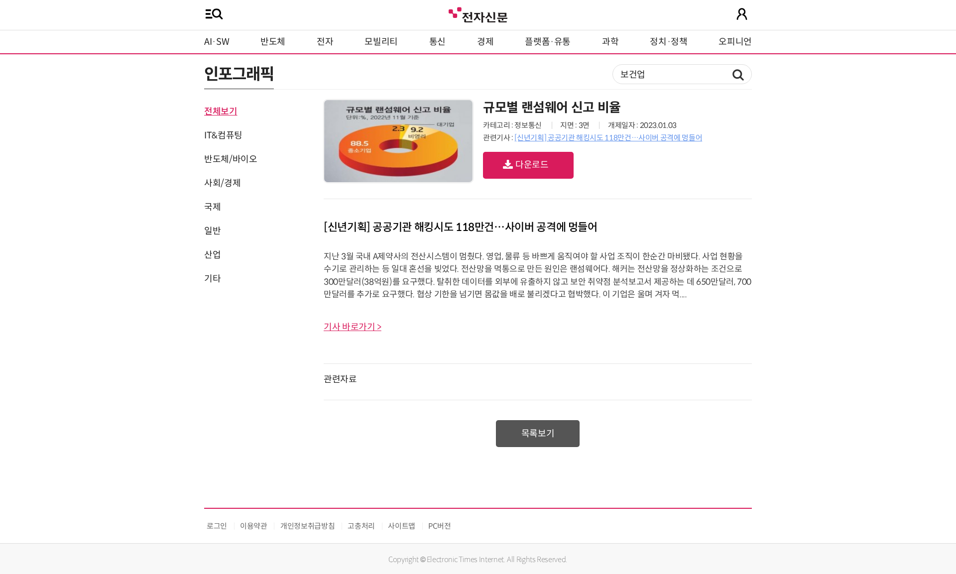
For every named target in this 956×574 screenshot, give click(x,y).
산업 (212, 254)
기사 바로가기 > (352, 327)
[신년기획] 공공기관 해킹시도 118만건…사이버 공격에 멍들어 (608, 137)
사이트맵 (401, 526)
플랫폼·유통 (548, 41)
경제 (485, 41)
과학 (610, 41)
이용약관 (253, 526)
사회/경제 (222, 183)
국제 (212, 207)
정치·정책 (668, 41)
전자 (325, 41)
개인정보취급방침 (307, 526)
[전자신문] (478, 13)
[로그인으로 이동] (742, 14)
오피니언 (735, 41)
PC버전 (439, 526)
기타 (212, 278)
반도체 (272, 41)
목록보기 (538, 433)
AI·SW (216, 41)
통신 (437, 41)
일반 (212, 231)
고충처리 (361, 526)
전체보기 (221, 111)
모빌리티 (381, 41)
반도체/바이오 (230, 159)
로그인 (217, 526)
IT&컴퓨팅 (223, 135)
